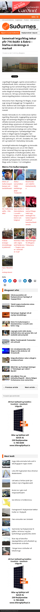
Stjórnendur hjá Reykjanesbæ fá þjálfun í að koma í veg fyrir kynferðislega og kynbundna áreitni (24, 531)
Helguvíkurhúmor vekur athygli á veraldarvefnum (23, 359)
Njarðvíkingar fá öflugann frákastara (31, 243)
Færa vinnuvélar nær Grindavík (22, 519)
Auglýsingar (18, 20)
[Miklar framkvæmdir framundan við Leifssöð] (6, 343)
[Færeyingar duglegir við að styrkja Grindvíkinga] (6, 316)
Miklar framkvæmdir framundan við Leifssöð (23, 341)
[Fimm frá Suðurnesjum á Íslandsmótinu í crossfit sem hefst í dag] (6, 325)
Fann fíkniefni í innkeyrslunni (7, 270)
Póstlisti (26, 20)
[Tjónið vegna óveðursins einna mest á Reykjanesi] (6, 308)
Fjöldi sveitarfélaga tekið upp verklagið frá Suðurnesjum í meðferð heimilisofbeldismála (31, 217)
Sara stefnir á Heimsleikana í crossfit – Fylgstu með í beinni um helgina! (19, 214)
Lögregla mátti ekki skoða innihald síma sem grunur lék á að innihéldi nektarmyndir (24, 333)
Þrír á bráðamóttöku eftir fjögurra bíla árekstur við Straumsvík (20, 351)
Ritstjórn (22, 53)
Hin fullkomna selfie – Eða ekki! (7, 211)
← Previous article (10, 387)
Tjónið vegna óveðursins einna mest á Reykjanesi (22, 305)
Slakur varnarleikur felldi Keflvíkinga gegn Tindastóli (18, 187)
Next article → (31, 387)
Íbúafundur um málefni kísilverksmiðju (31, 185)
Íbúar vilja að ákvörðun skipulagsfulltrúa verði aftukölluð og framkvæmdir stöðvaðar (24, 541)
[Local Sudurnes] (20, 26)
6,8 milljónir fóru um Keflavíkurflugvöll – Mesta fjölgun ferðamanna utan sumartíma (24, 378)
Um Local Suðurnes (8, 20)
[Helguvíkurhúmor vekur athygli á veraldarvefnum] (6, 362)
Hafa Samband (34, 20)
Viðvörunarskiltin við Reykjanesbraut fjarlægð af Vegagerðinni (21, 297)
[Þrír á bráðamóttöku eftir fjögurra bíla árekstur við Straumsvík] (6, 352)
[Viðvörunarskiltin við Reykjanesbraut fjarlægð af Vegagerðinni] (6, 298)
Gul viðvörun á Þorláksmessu (22, 500)
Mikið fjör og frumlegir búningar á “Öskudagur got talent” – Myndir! (23, 369)
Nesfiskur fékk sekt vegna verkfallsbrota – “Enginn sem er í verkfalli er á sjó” (19, 246)
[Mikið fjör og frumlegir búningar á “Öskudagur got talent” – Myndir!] (6, 370)
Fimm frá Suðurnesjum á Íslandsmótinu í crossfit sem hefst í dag (22, 324)
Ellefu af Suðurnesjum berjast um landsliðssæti (7, 185)
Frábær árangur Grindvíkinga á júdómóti (7, 244)
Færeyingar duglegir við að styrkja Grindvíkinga (21, 314)
